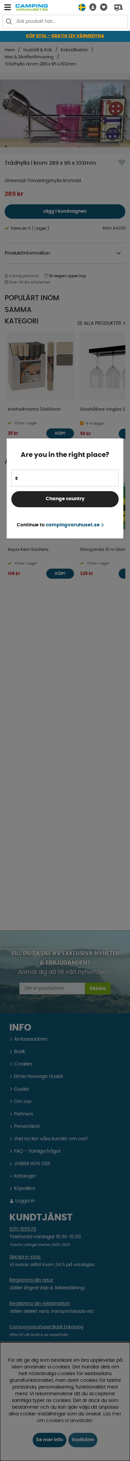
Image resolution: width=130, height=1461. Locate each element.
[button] (91, 7)
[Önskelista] (101, 7)
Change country (65, 499)
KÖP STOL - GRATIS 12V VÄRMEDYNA (65, 36)
